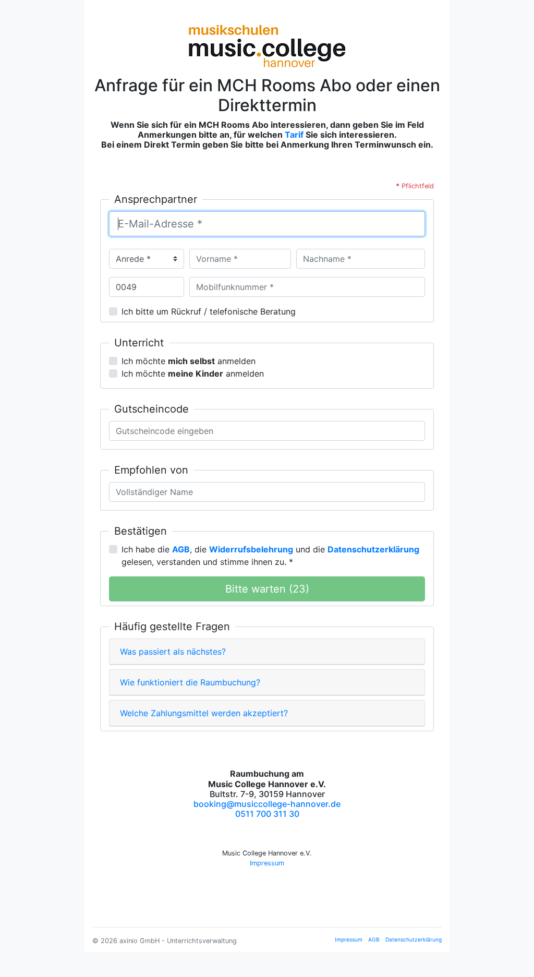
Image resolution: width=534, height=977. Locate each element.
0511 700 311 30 (267, 814)
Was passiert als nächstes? (173, 651)
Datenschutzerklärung (413, 939)
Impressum (267, 863)
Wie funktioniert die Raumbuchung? (190, 682)
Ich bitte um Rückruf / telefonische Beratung (209, 311)
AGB (374, 939)
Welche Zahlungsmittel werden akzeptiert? (204, 713)
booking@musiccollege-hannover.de (267, 804)
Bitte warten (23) (267, 589)
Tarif (294, 134)
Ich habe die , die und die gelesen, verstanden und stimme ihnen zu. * (270, 555)
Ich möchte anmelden (189, 361)
